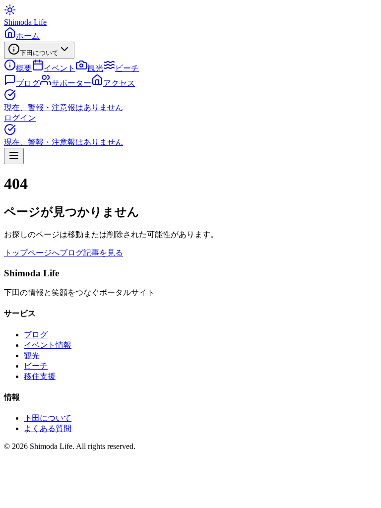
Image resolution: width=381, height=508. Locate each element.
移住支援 (40, 376)
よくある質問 (47, 428)
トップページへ (32, 253)
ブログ (36, 334)
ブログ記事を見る (91, 253)
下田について (47, 418)
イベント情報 (47, 345)
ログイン (20, 118)
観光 (32, 355)
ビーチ (36, 366)
